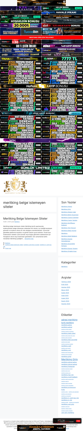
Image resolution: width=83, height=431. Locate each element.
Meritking (7, 243)
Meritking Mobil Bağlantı (69, 236)
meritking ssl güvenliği (66, 396)
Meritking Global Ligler (68, 212)
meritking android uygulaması (67, 331)
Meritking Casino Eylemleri (69, 217)
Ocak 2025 (64, 295)
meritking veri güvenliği (74, 402)
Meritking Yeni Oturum (68, 228)
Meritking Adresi (66, 206)
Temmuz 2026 (66, 282)
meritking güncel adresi (69, 364)
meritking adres (66, 325)
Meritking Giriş (66, 209)
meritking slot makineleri (74, 391)
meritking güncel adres (69, 362)
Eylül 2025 (64, 284)
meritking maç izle (67, 375)
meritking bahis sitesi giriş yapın (68, 335)
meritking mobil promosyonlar (67, 379)
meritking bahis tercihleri (66, 337)
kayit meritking (67, 323)
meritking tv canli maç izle (70, 398)
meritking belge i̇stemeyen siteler (14, 244)
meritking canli (66, 346)
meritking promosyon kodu (68, 388)
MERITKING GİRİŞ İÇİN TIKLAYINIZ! (41, 37)
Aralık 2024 (65, 298)
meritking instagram (68, 366)
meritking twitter (64, 402)
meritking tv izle (66, 400)
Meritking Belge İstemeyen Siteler (25, 218)
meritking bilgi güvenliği (69, 340)
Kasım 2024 (65, 301)
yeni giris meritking (67, 412)
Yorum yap (8, 248)
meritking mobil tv (65, 381)
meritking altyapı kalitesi (66, 329)
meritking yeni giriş (67, 404)
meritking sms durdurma (66, 394)
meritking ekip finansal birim (67, 352)
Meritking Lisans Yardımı (69, 220)
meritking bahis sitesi (68, 333)
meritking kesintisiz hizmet (66, 368)
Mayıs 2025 (65, 290)
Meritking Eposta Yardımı (69, 248)
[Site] (20, 63)
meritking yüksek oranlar (66, 408)
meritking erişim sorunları (66, 354)
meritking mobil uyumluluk (66, 383)
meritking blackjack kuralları (67, 344)
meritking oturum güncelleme (67, 385)
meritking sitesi (64, 391)
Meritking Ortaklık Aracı (69, 251)
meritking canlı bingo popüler (31, 244)
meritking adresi (66, 327)
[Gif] (41, 86)
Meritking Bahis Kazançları (69, 215)
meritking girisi (66, 356)
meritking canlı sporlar (66, 348)
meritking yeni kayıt (65, 406)
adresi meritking (69, 319)
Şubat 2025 (65, 293)
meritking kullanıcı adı (65, 372)
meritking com (66, 350)
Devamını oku (29, 239)
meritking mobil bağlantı (69, 377)
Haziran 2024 (65, 304)
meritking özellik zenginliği (66, 410)
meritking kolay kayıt (65, 370)
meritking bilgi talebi (65, 342)
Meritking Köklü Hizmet (68, 230)
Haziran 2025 (65, 287)
